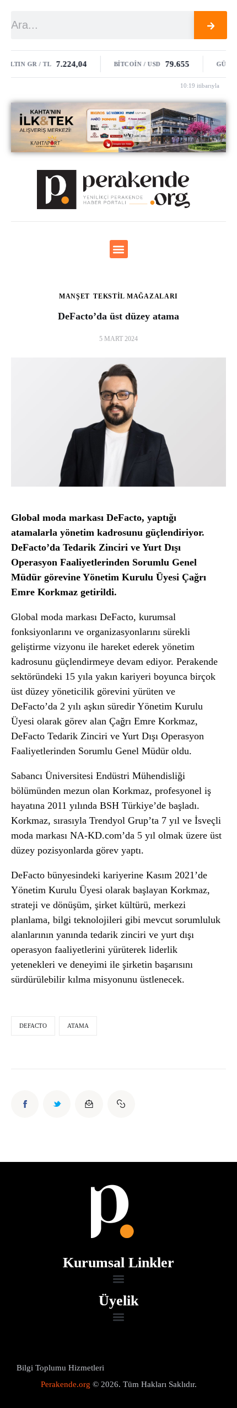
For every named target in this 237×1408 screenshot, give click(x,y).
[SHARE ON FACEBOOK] (25, 1104)
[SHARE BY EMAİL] (89, 1104)
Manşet (74, 296)
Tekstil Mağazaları (135, 296)
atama (78, 1025)
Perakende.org (65, 1384)
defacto (33, 1025)
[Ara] (211, 25)
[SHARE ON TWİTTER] (57, 1104)
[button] (119, 249)
